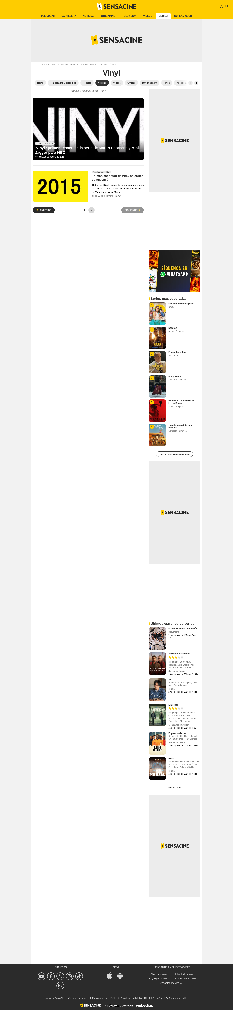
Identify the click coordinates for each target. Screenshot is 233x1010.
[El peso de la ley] (157, 743)
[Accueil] (116, 6)
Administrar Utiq (140, 998)
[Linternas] (157, 715)
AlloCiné (155, 974)
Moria (171, 758)
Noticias (88, 16)
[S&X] (157, 689)
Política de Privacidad (120, 998)
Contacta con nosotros (78, 998)
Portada (38, 64)
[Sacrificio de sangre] (157, 663)
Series (163, 16)
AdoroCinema (182, 978)
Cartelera (68, 16)
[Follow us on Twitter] (60, 976)
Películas (48, 16)
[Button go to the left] (190, 83)
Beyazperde (155, 978)
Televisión (129, 16)
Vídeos (147, 16)
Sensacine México (169, 982)
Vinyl (67, 64)
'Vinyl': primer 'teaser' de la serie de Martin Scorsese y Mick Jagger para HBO (87, 150)
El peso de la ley (177, 733)
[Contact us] (60, 985)
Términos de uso (99, 998)
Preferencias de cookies (177, 998)
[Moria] (157, 768)
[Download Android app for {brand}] (122, 975)
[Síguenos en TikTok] (79, 976)
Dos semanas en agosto (181, 303)
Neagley (172, 328)
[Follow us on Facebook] (51, 976)
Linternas (173, 705)
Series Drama (57, 64)
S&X (170, 679)
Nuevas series (175, 787)
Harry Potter (174, 376)
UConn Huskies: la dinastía (182, 628)
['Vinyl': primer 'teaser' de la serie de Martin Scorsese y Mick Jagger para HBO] (88, 129)
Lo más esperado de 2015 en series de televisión (117, 178)
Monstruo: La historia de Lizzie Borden (181, 402)
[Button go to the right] (196, 83)
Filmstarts (180, 974)
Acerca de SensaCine (55, 998)
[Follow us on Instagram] (70, 976)
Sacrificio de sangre (179, 653)
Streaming (108, 16)
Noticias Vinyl (76, 64)
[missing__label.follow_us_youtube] (42, 976)
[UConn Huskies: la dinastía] (157, 638)
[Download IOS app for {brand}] (111, 975)
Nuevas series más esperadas (175, 454)
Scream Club (183, 16)
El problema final (177, 352)
